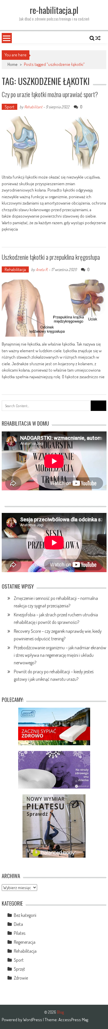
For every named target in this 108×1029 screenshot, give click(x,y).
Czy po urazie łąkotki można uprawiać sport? (50, 94)
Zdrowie (21, 978)
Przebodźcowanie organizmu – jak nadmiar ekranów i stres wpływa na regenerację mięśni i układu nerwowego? (60, 655)
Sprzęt (19, 969)
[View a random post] (98, 38)
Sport (9, 107)
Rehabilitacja (15, 269)
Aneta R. (42, 269)
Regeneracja (24, 942)
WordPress (33, 1019)
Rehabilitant (33, 106)
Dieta (18, 924)
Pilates (19, 933)
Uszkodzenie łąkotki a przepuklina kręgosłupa (51, 257)
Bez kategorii (25, 915)
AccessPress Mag (73, 1019)
